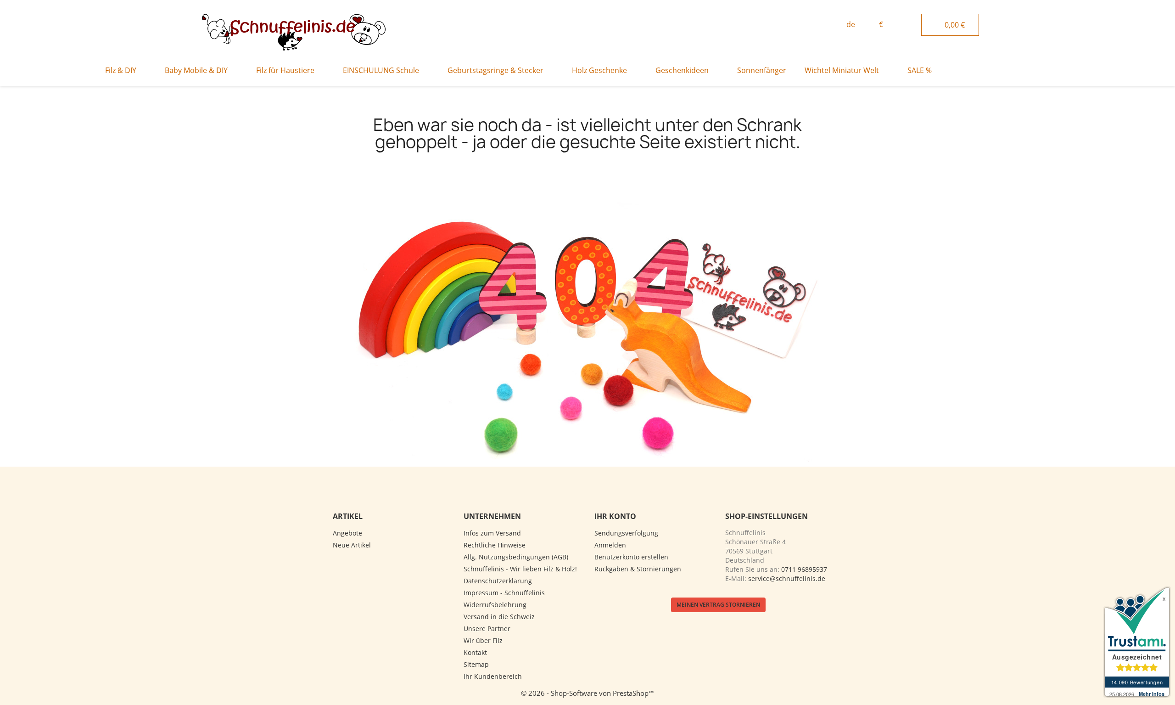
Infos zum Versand (492, 533)
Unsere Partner (487, 628)
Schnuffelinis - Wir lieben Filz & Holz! (520, 568)
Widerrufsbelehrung (495, 604)
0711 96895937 (804, 569)
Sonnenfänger (761, 70)
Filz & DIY (120, 70)
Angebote (347, 533)
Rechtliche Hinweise (495, 545)
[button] (811, 25)
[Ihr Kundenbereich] (911, 23)
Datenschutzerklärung (498, 580)
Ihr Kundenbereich (493, 676)
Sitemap (476, 664)
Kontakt (475, 652)
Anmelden (610, 545)
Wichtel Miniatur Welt (842, 70)
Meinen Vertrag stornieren (718, 605)
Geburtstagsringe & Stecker (495, 70)
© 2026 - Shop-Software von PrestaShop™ (587, 693)
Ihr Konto (615, 516)
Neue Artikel (352, 545)
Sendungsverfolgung (626, 533)
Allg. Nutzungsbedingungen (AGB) (516, 557)
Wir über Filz (483, 640)
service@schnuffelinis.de (786, 578)
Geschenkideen (682, 70)
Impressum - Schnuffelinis (504, 592)
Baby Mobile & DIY (196, 70)
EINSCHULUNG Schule (381, 70)
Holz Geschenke (599, 70)
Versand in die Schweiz (499, 616)
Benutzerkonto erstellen (631, 557)
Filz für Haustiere (285, 70)
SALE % (919, 70)
